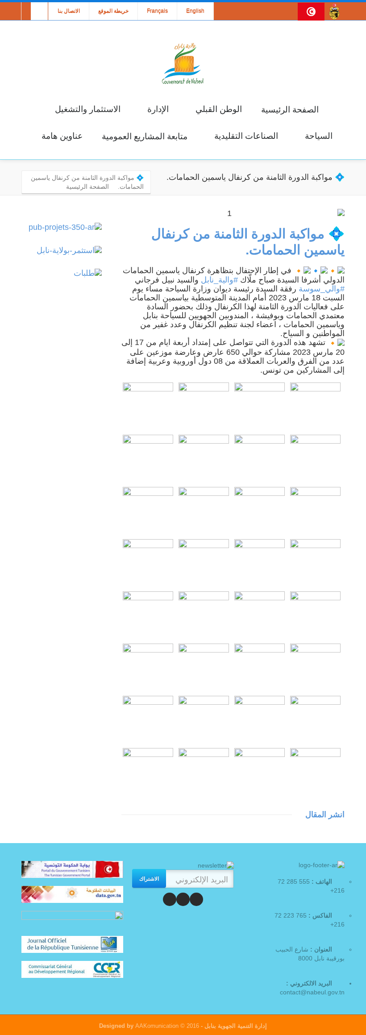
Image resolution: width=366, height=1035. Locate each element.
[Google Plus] (169, 899)
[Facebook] (196, 899)
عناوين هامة (62, 136)
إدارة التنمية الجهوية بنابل (235, 1026)
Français (157, 11)
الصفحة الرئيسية (290, 109)
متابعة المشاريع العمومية (144, 136)
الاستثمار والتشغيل (88, 109)
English (195, 11)
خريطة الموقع (113, 11)
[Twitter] (183, 899)
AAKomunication (157, 1026)
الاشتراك (149, 878)
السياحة (319, 136)
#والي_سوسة (322, 288)
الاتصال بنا (69, 11)
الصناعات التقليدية (246, 136)
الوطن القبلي (218, 109)
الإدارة (158, 109)
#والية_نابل (219, 279)
